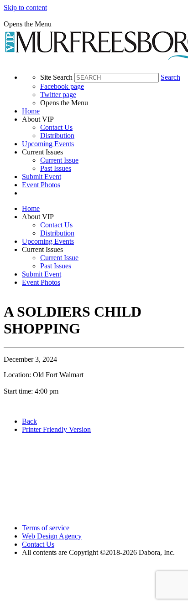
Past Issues (55, 168)
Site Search (56, 77)
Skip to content (25, 7)
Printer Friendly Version (56, 429)
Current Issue (59, 160)
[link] (103, 111)
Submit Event (41, 176)
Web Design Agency (52, 536)
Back (29, 421)
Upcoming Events (48, 144)
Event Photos (41, 185)
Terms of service (45, 528)
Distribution (57, 135)
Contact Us (56, 127)
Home (31, 111)
